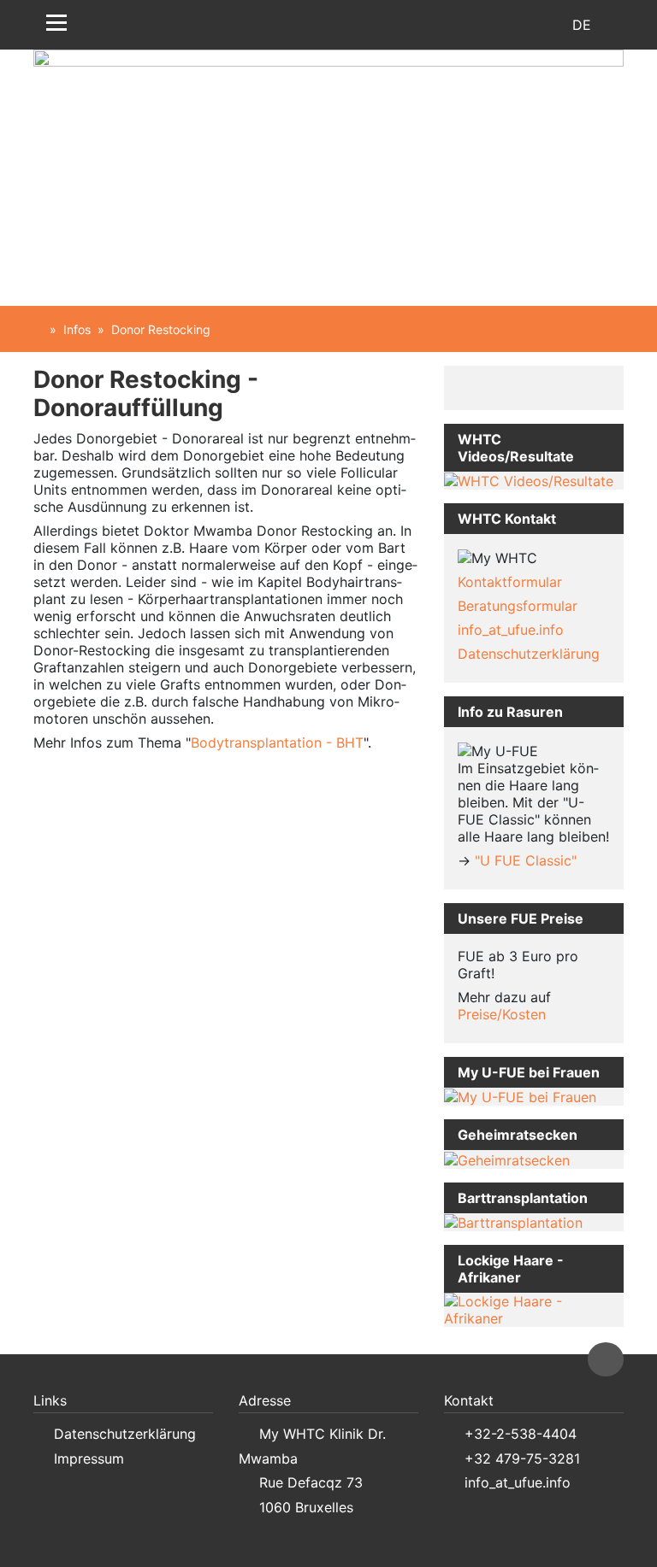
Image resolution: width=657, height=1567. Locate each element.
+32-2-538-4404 (521, 1433)
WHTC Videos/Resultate (516, 448)
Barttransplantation (523, 1197)
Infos (77, 329)
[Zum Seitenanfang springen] (606, 1359)
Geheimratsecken (517, 1134)
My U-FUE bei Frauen (529, 1072)
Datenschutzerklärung (529, 653)
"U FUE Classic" (526, 860)
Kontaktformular (510, 581)
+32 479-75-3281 (522, 1458)
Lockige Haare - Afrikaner (511, 1269)
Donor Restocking (160, 329)
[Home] (38, 329)
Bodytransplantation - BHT (277, 742)
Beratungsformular (517, 605)
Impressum (89, 1458)
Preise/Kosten (502, 1014)
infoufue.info (511, 629)
